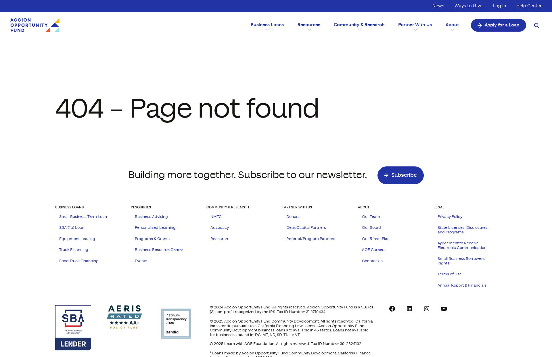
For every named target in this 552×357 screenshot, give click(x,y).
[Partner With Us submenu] (415, 28)
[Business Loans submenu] (267, 28)
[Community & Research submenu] (359, 28)
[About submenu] (452, 28)
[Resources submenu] (308, 28)
